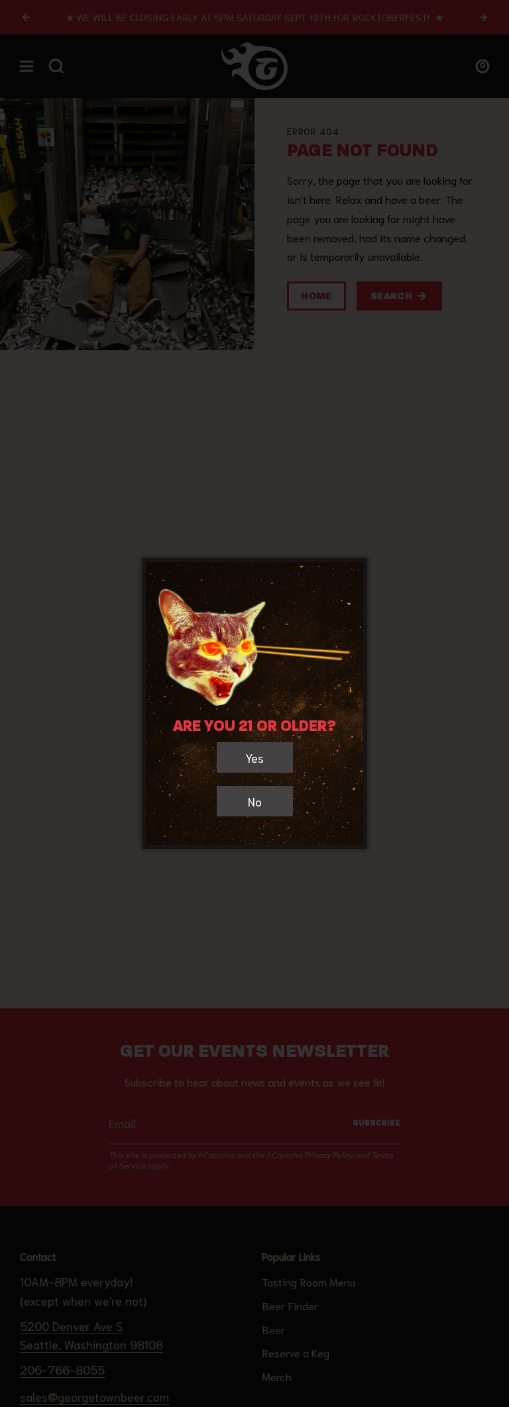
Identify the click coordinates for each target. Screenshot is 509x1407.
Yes (254, 757)
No (255, 801)
